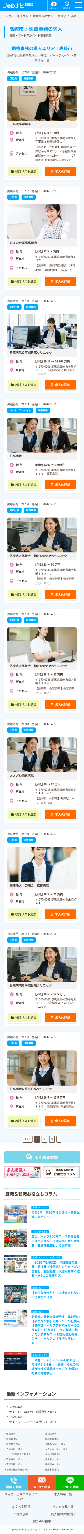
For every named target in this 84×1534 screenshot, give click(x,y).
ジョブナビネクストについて (20, 1496)
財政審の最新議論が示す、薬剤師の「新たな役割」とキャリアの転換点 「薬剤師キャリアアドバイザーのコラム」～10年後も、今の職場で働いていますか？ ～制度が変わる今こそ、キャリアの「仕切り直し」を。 (57, 1330)
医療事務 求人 (52, 1469)
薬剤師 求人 (51, 1434)
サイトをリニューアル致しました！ (33, 1422)
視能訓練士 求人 (53, 1464)
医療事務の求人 (43, 16)
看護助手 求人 (13, 1444)
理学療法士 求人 (14, 1459)
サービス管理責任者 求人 (18, 1454)
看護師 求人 (12, 1439)
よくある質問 (46, 1157)
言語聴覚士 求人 (14, 1464)
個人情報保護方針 (63, 1514)
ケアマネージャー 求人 (56, 1449)
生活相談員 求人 (53, 1454)
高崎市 (75, 16)
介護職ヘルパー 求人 (55, 1444)
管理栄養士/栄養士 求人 (17, 1469)
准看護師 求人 (52, 1439)
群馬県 (62, 16)
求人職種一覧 (63, 1494)
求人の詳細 (62, 171)
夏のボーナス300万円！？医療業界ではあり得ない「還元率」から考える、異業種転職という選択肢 (55, 1241)
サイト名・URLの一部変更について (33, 1412)
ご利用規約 (20, 1514)
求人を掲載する (63, 1506)
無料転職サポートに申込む (43, 1526)
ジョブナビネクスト (15, 16)
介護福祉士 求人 (14, 1449)
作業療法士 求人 (53, 1459)
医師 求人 (11, 1434)
